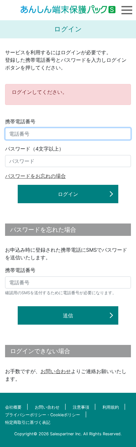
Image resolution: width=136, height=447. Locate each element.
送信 (68, 315)
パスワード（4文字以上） (34, 149)
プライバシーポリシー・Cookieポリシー (42, 414)
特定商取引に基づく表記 (27, 422)
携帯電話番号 (20, 121)
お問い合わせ (55, 371)
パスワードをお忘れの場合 (35, 176)
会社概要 (13, 407)
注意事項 (81, 407)
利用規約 (110, 407)
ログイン (68, 194)
